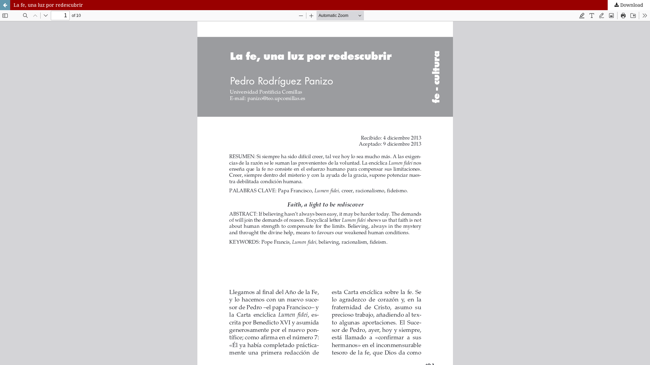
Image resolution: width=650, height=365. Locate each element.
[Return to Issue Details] (5, 5)
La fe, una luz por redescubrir (48, 5)
